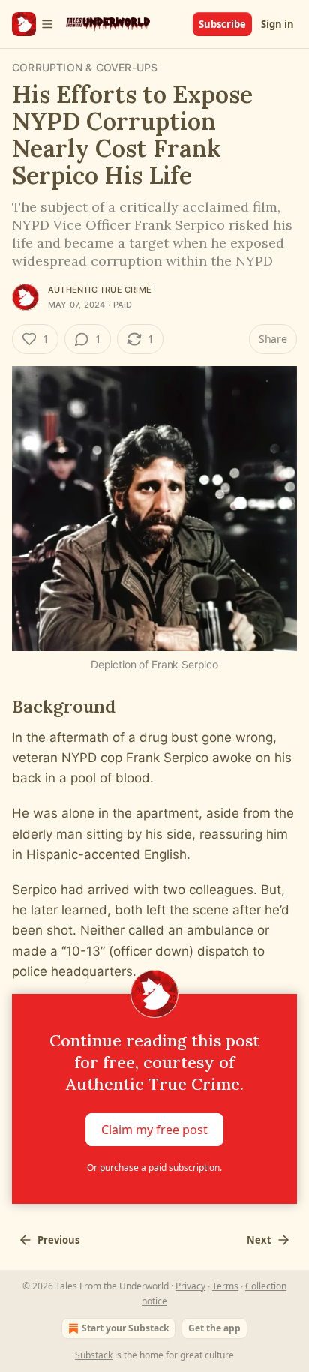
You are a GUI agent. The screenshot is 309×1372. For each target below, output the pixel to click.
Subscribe (222, 24)
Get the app (214, 1328)
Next (259, 1240)
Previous (59, 1240)
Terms (225, 1286)
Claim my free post (154, 1129)
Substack (93, 1355)
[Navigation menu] (33, 24)
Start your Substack (125, 1328)
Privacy (191, 1286)
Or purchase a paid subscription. (154, 1167)
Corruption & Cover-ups (85, 67)
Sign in (277, 24)
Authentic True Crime (100, 289)
